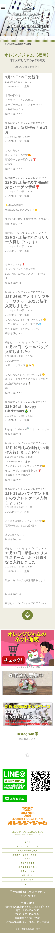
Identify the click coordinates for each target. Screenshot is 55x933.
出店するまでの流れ (28, 867)
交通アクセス (27, 879)
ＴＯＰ (28, 842)
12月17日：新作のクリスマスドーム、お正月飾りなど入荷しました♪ (26, 557)
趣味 (26, 86)
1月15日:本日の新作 (22, 77)
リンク (28, 883)
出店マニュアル (28, 871)
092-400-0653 (31, 910)
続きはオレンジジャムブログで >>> (25, 123)
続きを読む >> (13, 113)
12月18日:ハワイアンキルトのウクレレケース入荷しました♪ (27, 498)
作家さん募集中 (28, 863)
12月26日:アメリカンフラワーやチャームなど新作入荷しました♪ (27, 301)
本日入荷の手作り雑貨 (27, 850)
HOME (8, 43)
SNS (27, 858)
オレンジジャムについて (28, 846)
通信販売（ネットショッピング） (28, 854)
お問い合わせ (27, 875)
